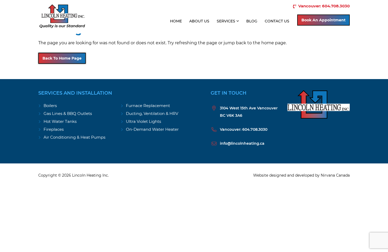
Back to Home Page (62, 58)
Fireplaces (54, 129)
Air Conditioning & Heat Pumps (74, 137)
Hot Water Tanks (60, 121)
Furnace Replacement (148, 105)
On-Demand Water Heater (152, 129)
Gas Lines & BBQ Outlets (68, 113)
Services (226, 21)
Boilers (50, 105)
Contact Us (277, 21)
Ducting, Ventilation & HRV (152, 113)
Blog (251, 21)
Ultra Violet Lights (143, 121)
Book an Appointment (323, 20)
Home (176, 21)
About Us (199, 21)
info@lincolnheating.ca (242, 143)
